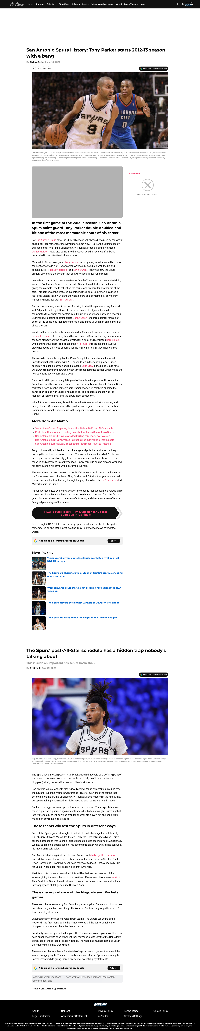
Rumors (40, 4)
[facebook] (177, 4)
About (35, 1010)
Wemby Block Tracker (127, 4)
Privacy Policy (105, 1010)
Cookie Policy (160, 1010)
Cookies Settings (133, 1016)
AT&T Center (84, 343)
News (30, 4)
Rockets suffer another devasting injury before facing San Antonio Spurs (74, 432)
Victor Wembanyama (102, 4)
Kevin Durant (80, 269)
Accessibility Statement (74, 1016)
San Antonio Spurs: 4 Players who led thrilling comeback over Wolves (72, 436)
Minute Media (17, 1023)
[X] (183, 4)
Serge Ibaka (112, 339)
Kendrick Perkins (41, 336)
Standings (64, 4)
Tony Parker (71, 262)
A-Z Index (103, 1016)
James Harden (40, 251)
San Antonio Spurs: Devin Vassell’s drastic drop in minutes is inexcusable (74, 439)
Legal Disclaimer (41, 1016)
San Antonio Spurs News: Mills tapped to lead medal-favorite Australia (73, 443)
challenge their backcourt (104, 855)
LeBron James (110, 480)
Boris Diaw (87, 365)
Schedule (51, 4)
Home (35, 989)
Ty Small (35, 668)
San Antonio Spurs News (53, 989)
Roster (85, 4)
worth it (116, 877)
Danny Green (80, 317)
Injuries (76, 4)
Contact (65, 1010)
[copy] (49, 68)
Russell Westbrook (58, 269)
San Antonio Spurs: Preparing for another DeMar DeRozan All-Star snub (74, 428)
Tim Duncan (66, 299)
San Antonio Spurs (46, 240)
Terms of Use (131, 1010)
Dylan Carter (37, 62)
